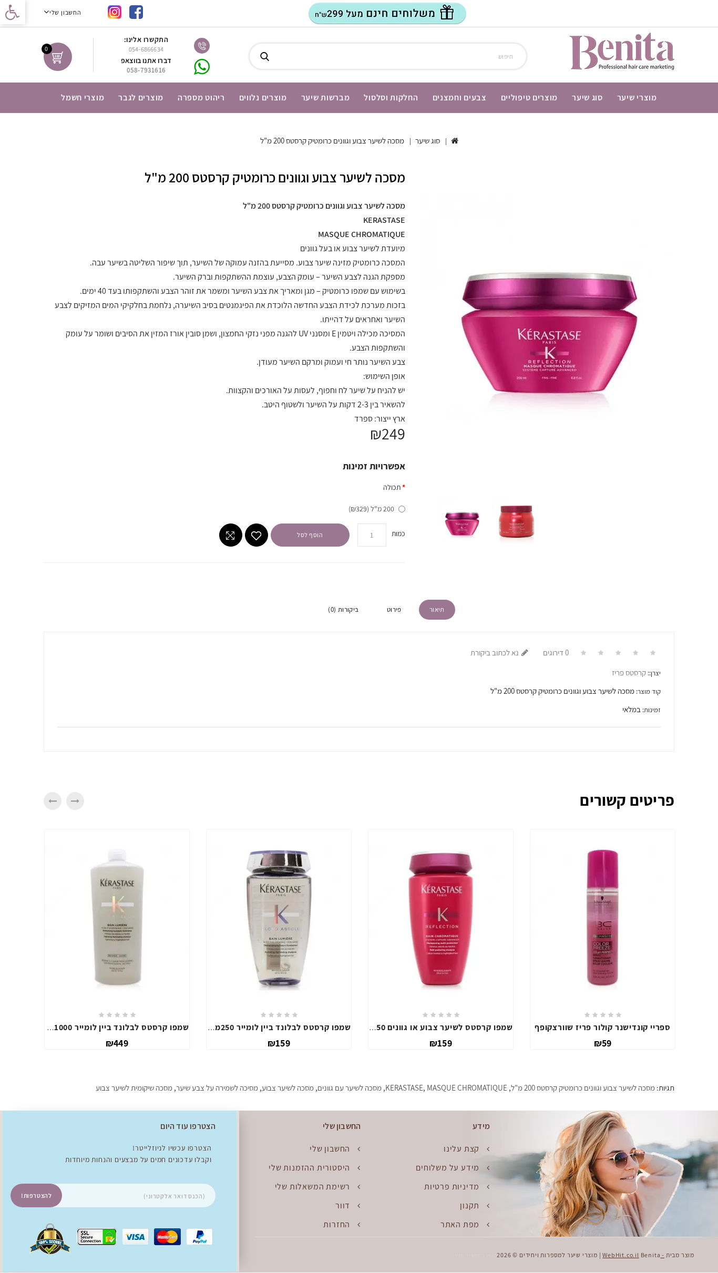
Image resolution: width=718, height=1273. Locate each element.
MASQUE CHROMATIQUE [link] (467, 1088)
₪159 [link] (279, 1043)
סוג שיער (587, 97)
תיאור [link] (437, 609)
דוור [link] (342, 1205)
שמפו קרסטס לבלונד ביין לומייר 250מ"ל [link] (278, 1027)
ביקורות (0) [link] (343, 609)
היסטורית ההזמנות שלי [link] (309, 1167)
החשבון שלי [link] (330, 1148)
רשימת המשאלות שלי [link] (313, 1186)
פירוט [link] (394, 609)
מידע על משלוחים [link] (447, 1167)
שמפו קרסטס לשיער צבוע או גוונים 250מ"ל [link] (435, 1027)
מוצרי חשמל (82, 97)
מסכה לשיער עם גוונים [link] (349, 1088)
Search (264, 56)
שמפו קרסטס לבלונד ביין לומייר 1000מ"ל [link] (114, 1027)
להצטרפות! (36, 1195)
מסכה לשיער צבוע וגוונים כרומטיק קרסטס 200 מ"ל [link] (332, 141)
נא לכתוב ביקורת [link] (494, 653)
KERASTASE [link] (404, 1088)
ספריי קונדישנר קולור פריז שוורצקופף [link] (603, 1027)
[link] (12, 12)
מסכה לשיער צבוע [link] (288, 1088)
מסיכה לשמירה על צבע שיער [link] (217, 1088)
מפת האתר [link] (459, 1224)
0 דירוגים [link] (556, 653)
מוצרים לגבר (140, 97)
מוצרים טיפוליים (529, 97)
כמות (398, 533)
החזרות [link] (336, 1224)
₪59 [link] (603, 1043)
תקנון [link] (469, 1205)
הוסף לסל (310, 535)
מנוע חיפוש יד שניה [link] (475, 1255)
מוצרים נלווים (263, 97)
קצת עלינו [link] (461, 1148)
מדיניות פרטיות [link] (451, 1186)
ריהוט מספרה (201, 97)
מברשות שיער (325, 97)
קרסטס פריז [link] (629, 672)
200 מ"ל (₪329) (371, 509)
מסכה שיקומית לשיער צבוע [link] (134, 1088)
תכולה (392, 487)
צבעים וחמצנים (460, 97)
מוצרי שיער (637, 97)
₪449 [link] (117, 1043)
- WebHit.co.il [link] (633, 1255)
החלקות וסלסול (391, 97)
